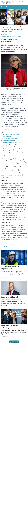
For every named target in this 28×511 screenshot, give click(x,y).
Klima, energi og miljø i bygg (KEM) (12, 149)
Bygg (4, 155)
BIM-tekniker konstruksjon (10, 142)
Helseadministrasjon (8, 140)
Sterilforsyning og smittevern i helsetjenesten (11, 135)
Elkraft (11, 155)
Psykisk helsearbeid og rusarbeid (16, 153)
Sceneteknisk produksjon (10, 138)
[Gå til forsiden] (7, 2)
